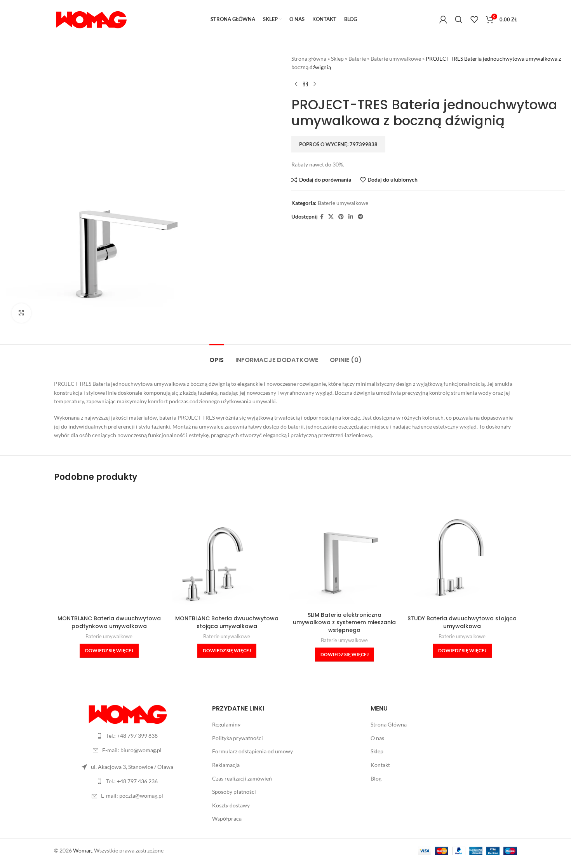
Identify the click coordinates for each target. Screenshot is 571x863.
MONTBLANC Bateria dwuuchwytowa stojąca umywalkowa (227, 622)
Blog (376, 778)
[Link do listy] (127, 736)
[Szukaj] (459, 19)
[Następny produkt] (314, 84)
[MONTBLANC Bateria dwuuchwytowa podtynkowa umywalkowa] (109, 553)
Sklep (337, 58)
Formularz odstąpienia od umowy (252, 751)
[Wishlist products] (474, 19)
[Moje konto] (443, 19)
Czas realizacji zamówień (242, 778)
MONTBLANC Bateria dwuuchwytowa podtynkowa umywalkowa (109, 622)
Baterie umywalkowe (396, 58)
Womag (82, 850)
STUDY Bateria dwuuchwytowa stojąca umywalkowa (462, 622)
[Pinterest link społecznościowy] (341, 217)
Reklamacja (226, 764)
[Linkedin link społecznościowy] (350, 217)
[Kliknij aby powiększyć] (21, 313)
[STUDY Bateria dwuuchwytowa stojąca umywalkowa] (462, 553)
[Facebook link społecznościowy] (322, 217)
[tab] (216, 356)
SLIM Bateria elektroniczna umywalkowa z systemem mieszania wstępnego (344, 622)
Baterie (357, 58)
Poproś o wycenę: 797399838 (338, 144)
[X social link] (331, 217)
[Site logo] (91, 19)
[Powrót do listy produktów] (305, 84)
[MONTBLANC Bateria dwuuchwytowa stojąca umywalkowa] (227, 553)
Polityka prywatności (237, 738)
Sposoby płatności (234, 791)
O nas (377, 738)
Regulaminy (226, 724)
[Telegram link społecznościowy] (360, 217)
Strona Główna (389, 724)
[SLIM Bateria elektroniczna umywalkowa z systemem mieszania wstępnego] (344, 549)
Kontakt (380, 764)
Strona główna (308, 58)
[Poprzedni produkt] (296, 84)
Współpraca (227, 818)
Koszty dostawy (231, 805)
